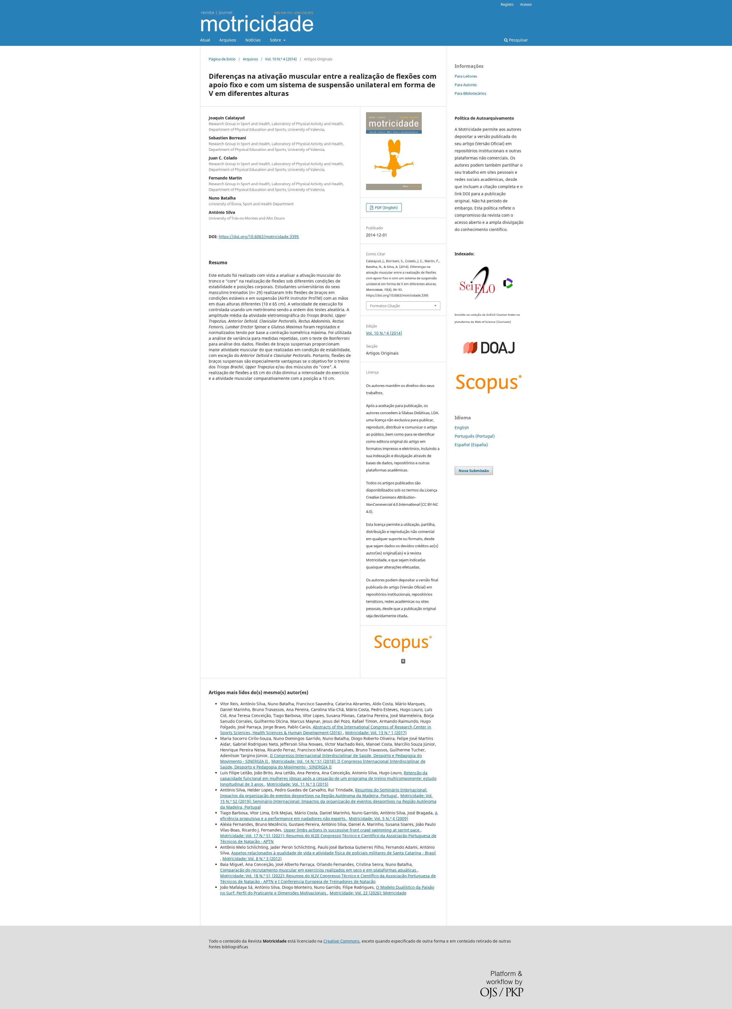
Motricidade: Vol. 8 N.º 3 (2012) (252, 858)
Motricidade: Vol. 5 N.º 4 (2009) (378, 818)
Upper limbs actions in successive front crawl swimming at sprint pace (352, 830)
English (462, 427)
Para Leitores (466, 76)
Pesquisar (518, 40)
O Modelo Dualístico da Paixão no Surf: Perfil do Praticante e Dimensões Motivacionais (327, 890)
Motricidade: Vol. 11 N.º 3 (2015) (297, 784)
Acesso (526, 4)
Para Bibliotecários (470, 93)
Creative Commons (341, 941)
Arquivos (227, 40)
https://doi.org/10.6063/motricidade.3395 (259, 236)
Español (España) (471, 444)
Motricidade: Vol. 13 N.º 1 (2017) (376, 732)
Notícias (253, 40)
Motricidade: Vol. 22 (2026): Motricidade (368, 893)
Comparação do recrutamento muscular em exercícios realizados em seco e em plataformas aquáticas (318, 870)
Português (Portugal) (475, 436)
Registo (507, 4)
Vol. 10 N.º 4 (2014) (281, 59)
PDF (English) (386, 207)
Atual (205, 40)
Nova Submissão (474, 470)
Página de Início (222, 59)
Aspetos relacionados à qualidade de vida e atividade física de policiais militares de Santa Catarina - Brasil (333, 853)
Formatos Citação (385, 305)
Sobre (276, 40)
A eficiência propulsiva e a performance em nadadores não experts (328, 815)
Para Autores (466, 84)
